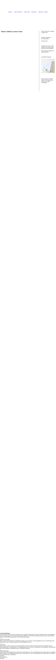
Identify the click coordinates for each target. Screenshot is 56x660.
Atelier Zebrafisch (18, 11)
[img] (28, 13)
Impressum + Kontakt (43, 11)
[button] (28, 655)
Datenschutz (34, 11)
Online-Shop (27, 11)
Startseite (10, 11)
